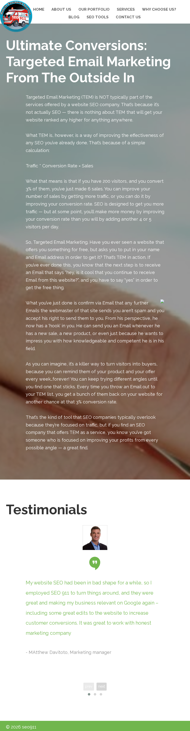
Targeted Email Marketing (53, 97)
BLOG (74, 17)
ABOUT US (61, 9)
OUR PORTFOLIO (94, 9)
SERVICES (126, 9)
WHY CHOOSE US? (159, 9)
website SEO (84, 104)
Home (38, 9)
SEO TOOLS (98, 17)
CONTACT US (128, 17)
